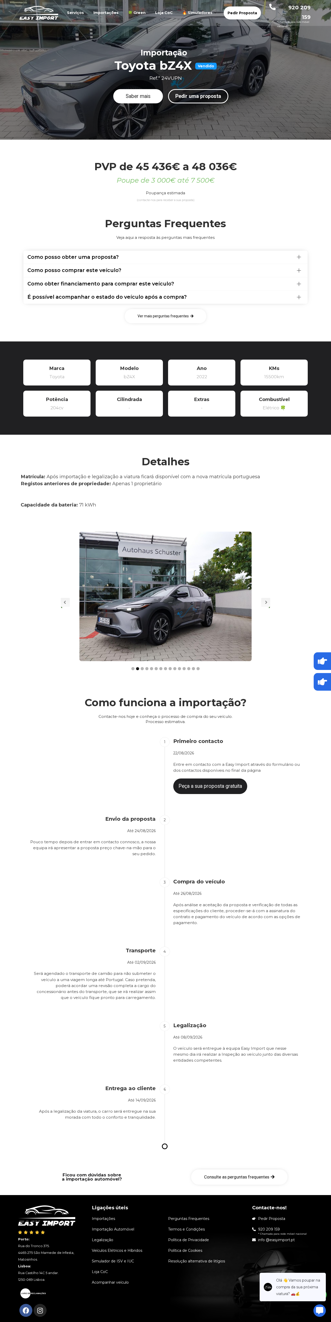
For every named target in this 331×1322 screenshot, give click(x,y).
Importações (105, 12)
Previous (65, 602)
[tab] (165, 257)
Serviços (75, 12)
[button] (138, 96)
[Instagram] (40, 1310)
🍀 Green (137, 12)
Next (265, 602)
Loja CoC (164, 12)
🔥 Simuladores (197, 12)
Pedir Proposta (242, 13)
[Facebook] (25, 1310)
